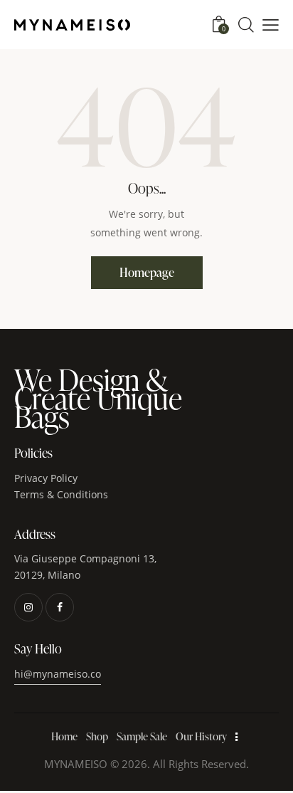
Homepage (146, 272)
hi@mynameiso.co (57, 674)
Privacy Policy (47, 478)
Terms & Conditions (61, 494)
